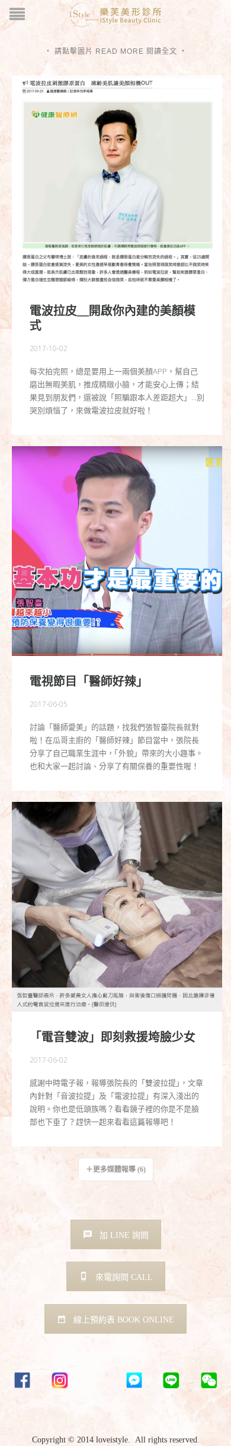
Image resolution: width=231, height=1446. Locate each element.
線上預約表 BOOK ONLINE (123, 1319)
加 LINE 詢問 (124, 1235)
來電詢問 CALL (124, 1277)
